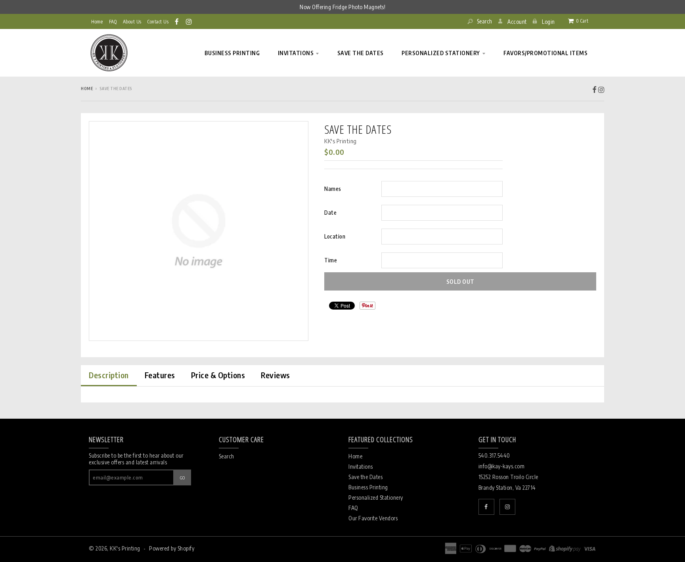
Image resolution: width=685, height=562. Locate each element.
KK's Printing (340, 140)
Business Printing (368, 487)
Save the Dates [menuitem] (360, 53)
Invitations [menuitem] (296, 53)
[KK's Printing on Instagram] (189, 21)
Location (334, 236)
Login (548, 21)
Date (330, 212)
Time (330, 260)
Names (332, 188)
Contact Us (157, 22)
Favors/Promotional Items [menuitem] (545, 53)
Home (97, 22)
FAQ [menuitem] (113, 22)
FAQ (353, 507)
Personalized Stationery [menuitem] (441, 53)
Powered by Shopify (171, 548)
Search (483, 21)
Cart (582, 21)
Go (182, 477)
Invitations (360, 466)
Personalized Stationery (375, 497)
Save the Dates (365, 476)
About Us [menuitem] (132, 22)
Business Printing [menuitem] (232, 53)
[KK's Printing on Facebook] (177, 21)
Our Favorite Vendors (373, 518)
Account (517, 21)
